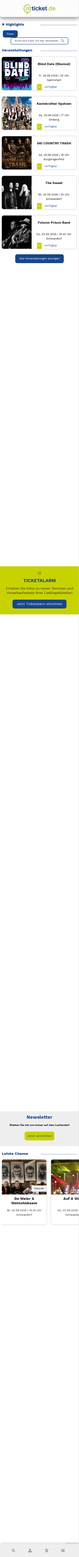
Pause (10, 33)
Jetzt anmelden (39, 1136)
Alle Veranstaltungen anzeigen (39, 258)
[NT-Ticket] (39, 9)
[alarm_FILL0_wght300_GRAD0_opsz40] (39, 573)
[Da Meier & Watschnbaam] (24, 1181)
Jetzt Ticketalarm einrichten (39, 604)
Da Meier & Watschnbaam (24, 1201)
